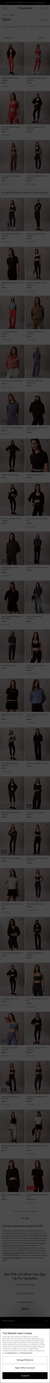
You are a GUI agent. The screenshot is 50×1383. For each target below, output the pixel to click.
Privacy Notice (26, 1353)
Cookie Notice (11, 1353)
